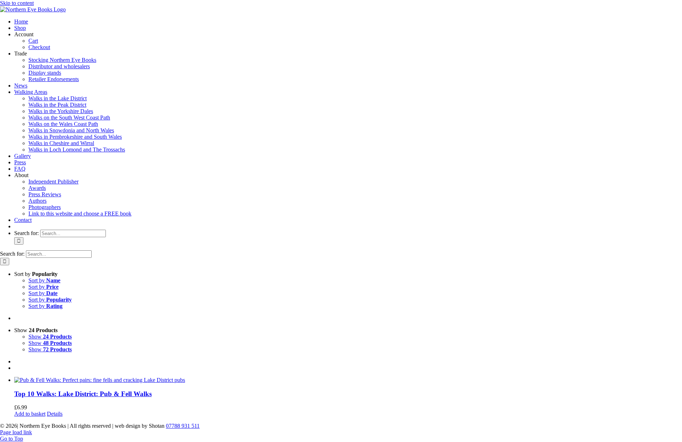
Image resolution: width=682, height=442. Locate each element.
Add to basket (29, 414)
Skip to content (17, 3)
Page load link (16, 432)
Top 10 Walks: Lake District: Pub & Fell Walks (83, 394)
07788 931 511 (183, 426)
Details (55, 414)
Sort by (44, 280)
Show (50, 337)
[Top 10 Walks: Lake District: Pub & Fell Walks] (348, 380)
